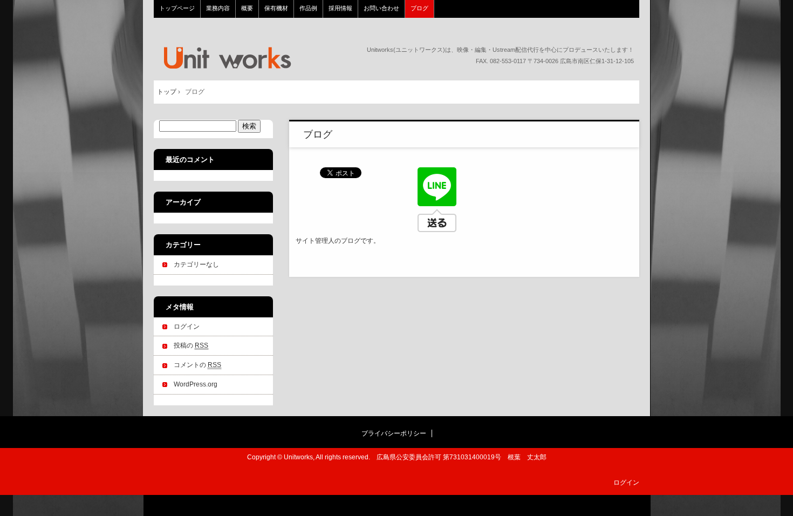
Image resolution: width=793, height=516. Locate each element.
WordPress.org (195, 384)
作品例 (308, 8)
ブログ (419, 8)
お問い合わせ (381, 8)
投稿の (191, 345)
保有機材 (276, 8)
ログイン (187, 326)
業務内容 (218, 8)
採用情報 (340, 8)
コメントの (197, 365)
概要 (247, 8)
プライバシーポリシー (393, 433)
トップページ (226, 58)
